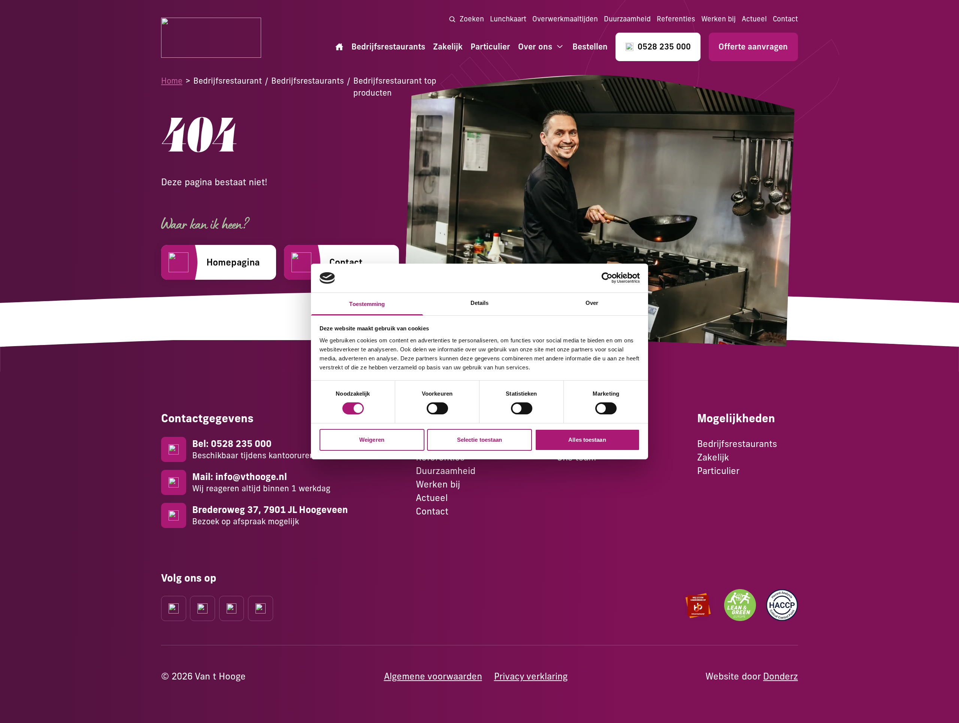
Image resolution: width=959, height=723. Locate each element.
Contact (785, 19)
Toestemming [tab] (367, 304)
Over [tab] (592, 303)
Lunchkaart (508, 19)
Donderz (780, 676)
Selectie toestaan (479, 439)
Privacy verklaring (531, 676)
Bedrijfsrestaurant (227, 81)
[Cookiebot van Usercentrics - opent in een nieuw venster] (607, 278)
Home (171, 81)
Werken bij (718, 19)
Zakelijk (448, 47)
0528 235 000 (664, 47)
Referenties (676, 19)
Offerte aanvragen (753, 47)
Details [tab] (480, 303)
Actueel (754, 19)
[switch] (437, 408)
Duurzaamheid (627, 19)
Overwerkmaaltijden (565, 19)
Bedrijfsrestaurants (388, 47)
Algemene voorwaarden (433, 676)
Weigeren (371, 439)
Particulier (490, 47)
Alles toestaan (587, 439)
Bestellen (590, 47)
